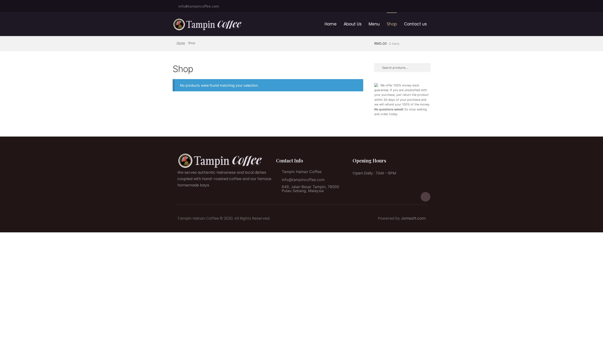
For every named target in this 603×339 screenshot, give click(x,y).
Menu (374, 24)
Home (331, 24)
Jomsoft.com (413, 218)
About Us (353, 24)
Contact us (415, 24)
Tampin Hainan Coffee (302, 171)
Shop (392, 24)
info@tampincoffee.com (198, 6)
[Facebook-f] (426, 6)
